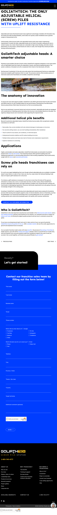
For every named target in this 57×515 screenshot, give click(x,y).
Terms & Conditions (16, 506)
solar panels (16, 153)
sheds (9, 153)
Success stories (24, 474)
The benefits (23, 469)
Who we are (4, 469)
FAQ (40, 483)
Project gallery (5, 483)
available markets (31, 224)
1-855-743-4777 (44, 494)
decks (11, 157)
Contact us (24, 494)
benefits (29, 230)
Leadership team (5, 476)
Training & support (25, 472)
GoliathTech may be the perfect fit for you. (12, 224)
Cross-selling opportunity (46, 480)
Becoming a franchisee (43, 467)
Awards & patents (6, 481)
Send (10, 429)
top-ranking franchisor (7, 214)
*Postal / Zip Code (11, 379)
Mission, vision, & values (7, 474)
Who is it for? (42, 471)
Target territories (10, 396)
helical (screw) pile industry (44, 213)
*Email (7, 312)
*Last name (9, 295)
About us (4, 466)
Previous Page (7, 241)
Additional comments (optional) (14, 404)
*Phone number (10, 320)
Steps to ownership (44, 476)
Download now (44, 1)
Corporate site (5, 488)
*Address (8, 354)
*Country (8, 387)
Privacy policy (9, 506)
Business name (10, 303)
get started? (39, 235)
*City (7, 362)
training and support (23, 231)
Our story (3, 472)
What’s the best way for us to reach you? (17, 342)
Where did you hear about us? (14, 328)
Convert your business (45, 478)
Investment (42, 473)
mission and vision (6, 216)
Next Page (51, 241)
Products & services (6, 479)
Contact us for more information (16, 202)
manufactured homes (21, 157)
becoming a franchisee (46, 230)
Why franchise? (26, 466)
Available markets (8, 494)
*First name (9, 286)
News (2, 486)
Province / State (10, 370)
